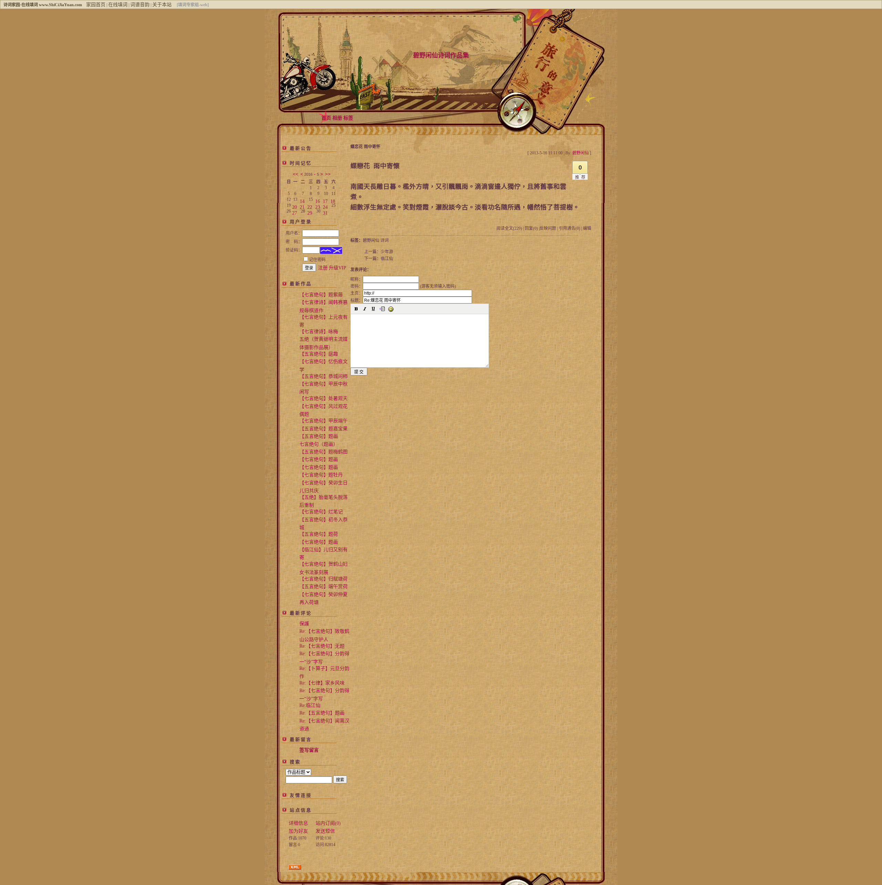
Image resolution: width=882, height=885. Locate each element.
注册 (323, 267)
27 (294, 211)
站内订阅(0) (328, 823)
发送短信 (325, 831)
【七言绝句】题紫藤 (321, 294)
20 (294, 206)
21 (302, 206)
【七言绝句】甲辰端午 (323, 420)
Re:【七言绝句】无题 (322, 646)
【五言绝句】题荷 (318, 534)
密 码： (294, 241)
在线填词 (117, 4)
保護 (304, 623)
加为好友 (298, 831)
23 (317, 206)
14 (302, 200)
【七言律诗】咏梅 (318, 331)
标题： (356, 300)
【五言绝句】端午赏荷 (323, 586)
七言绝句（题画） (318, 444)
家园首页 (95, 4)
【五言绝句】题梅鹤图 (323, 451)
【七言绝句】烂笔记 (321, 511)
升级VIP (337, 267)
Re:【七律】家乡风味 (322, 683)
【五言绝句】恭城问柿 (323, 376)
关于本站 (162, 4)
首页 (326, 118)
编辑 (587, 228)
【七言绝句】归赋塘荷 (323, 579)
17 (325, 200)
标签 (348, 118)
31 (325, 211)
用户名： (294, 233)
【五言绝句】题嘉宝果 (323, 428)
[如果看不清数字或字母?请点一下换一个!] (331, 250)
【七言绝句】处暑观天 (323, 398)
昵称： (356, 279)
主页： (356, 293)
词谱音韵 (140, 4)
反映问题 (548, 228)
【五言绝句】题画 (318, 436)
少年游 (387, 251)
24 (325, 206)
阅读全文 (509, 228)
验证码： (294, 250)
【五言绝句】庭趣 (318, 354)
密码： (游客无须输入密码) (403, 286)
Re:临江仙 (309, 705)
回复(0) (531, 228)
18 (332, 200)
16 (317, 200)
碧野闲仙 (371, 240)
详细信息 (298, 823)
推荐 (581, 177)
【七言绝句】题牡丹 (321, 474)
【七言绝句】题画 (318, 459)
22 (309, 206)
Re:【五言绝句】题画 (322, 713)
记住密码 (317, 259)
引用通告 (569, 228)
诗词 (384, 240)
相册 (337, 118)
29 (309, 211)
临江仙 (387, 258)
